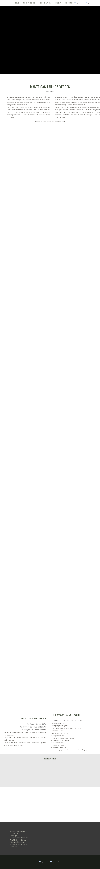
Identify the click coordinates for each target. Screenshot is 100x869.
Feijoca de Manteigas (17, 842)
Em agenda (40, 797)
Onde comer (82, 809)
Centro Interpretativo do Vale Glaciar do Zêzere (19, 839)
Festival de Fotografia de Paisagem (18, 845)
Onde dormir (82, 801)
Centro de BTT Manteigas (15, 834)
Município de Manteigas (18, 831)
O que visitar (82, 816)
